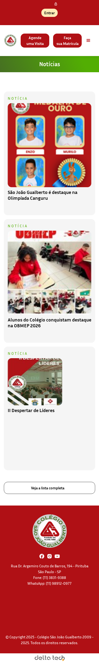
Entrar (49, 12)
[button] (88, 40)
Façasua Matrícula (67, 40)
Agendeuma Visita (35, 40)
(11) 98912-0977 (59, 583)
